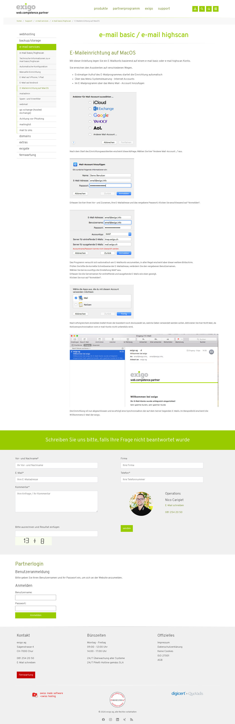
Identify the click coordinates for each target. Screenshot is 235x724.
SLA (121, 662)
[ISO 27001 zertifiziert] (117, 700)
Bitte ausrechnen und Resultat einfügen (37, 527)
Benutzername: (23, 592)
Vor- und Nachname (27, 458)
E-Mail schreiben (174, 505)
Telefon (125, 473)
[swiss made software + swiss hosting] (47, 695)
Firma (124, 458)
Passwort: (20, 603)
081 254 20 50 (173, 512)
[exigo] (32, 9)
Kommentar (22, 487)
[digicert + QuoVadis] (187, 694)
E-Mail (19, 473)
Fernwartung (26, 675)
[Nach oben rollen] (228, 717)
